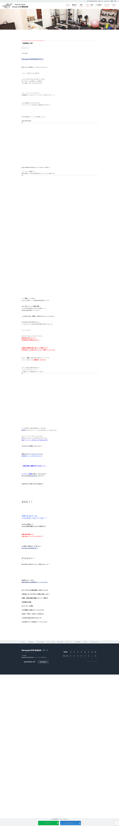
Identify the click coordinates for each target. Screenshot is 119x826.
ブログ (114, 5)
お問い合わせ (33, 475)
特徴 (81, 5)
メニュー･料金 (89, 5)
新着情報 (78, 641)
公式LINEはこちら (48, 822)
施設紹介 (74, 5)
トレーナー (107, 5)
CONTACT (44, 662)
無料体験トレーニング (27, 456)
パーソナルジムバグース (34, 454)
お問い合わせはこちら (70, 822)
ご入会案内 (99, 5)
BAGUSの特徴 (41, 641)
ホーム (68, 5)
